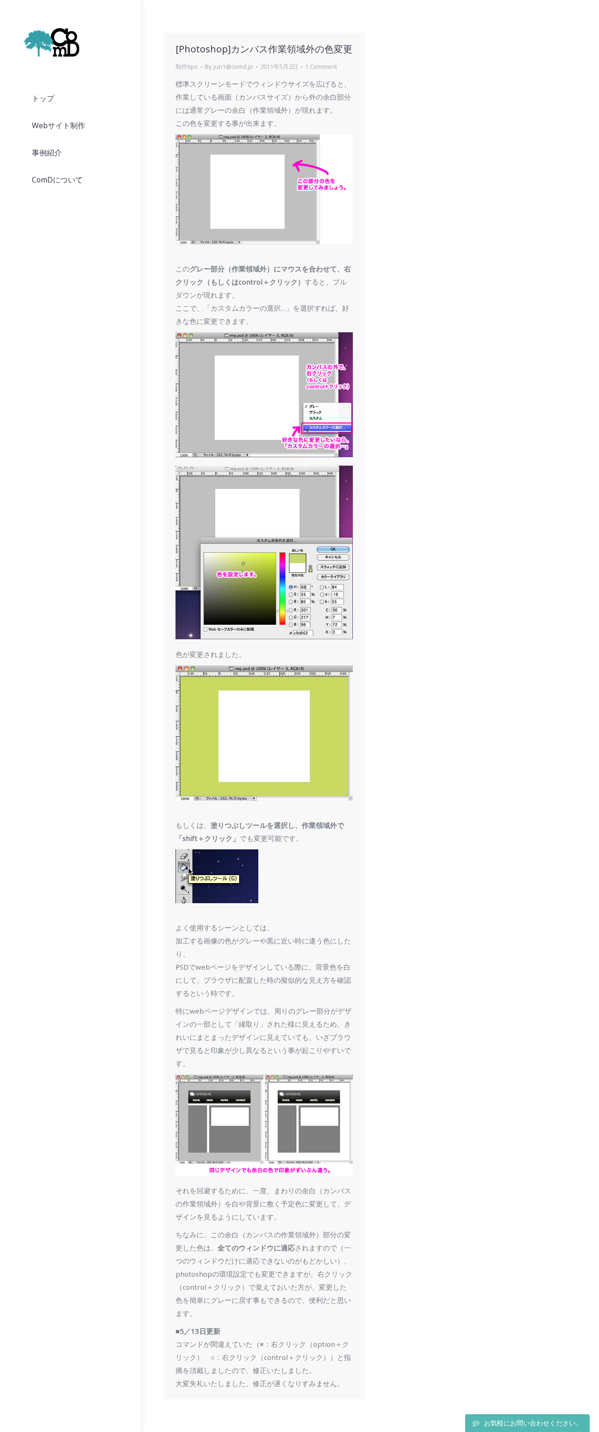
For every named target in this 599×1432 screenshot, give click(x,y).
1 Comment (321, 66)
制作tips (186, 66)
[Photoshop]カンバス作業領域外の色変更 (263, 49)
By (229, 66)
